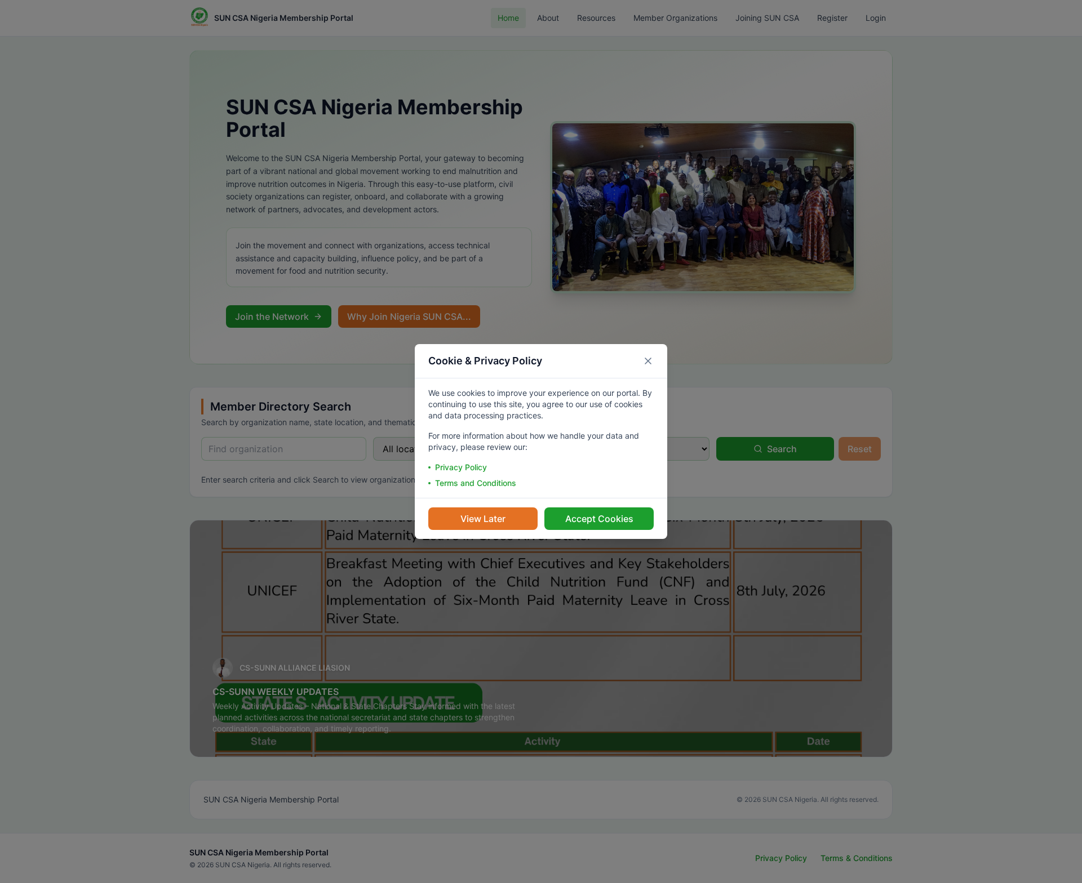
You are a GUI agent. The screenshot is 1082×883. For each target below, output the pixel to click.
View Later (482, 518)
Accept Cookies (599, 518)
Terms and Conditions (475, 483)
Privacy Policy (461, 467)
